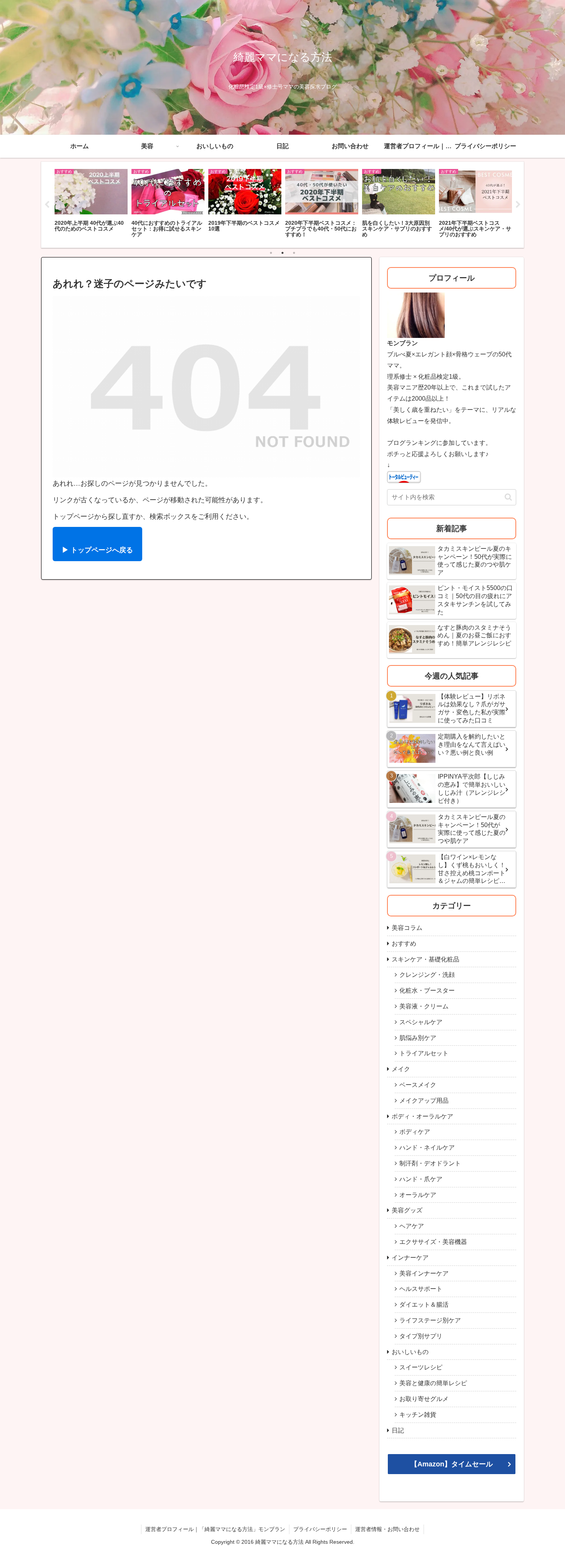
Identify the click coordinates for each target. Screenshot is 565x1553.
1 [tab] (271, 253)
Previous (47, 205)
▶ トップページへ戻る (97, 550)
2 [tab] (282, 253)
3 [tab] (294, 253)
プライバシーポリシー (320, 1529)
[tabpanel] (91, 204)
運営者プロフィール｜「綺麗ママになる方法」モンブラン (215, 1529)
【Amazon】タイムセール (451, 1464)
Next (518, 205)
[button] (508, 497)
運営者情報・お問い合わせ (387, 1529)
